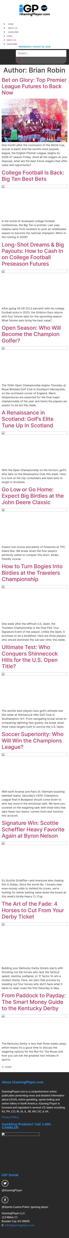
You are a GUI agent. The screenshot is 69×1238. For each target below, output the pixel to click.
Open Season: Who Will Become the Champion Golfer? (31, 334)
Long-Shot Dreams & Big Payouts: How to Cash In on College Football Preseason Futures (33, 254)
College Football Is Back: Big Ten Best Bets (33, 175)
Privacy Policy (10, 1117)
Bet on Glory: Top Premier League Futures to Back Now (34, 86)
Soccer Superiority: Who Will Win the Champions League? (32, 740)
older (7, 1067)
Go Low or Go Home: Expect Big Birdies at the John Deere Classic (33, 495)
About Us (12, 28)
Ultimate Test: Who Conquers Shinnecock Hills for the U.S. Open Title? (30, 656)
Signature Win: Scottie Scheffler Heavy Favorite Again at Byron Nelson (33, 829)
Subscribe (13, 32)
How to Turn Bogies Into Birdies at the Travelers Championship (32, 572)
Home (11, 24)
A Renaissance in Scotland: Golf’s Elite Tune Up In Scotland (28, 419)
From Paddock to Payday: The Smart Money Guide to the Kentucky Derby (34, 1001)
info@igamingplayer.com (19, 1225)
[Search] (19, 60)
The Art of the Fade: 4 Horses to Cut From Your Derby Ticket (33, 910)
